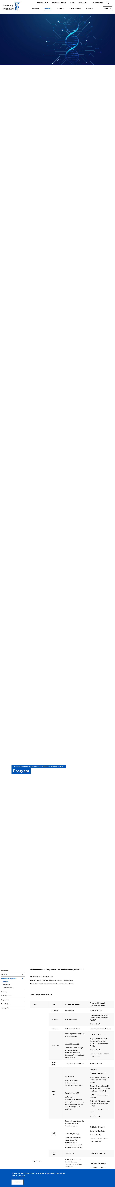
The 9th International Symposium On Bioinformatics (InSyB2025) (31, 766)
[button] (107, 8)
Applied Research (75, 8)
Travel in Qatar (5, 1004)
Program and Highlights (56, 766)
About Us (4, 974)
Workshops (6, 984)
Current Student (42, 2)
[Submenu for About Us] (22, 974)
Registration (5, 1000)
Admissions (35, 8)
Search (108, 3)
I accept (17, 1182)
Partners (4, 992)
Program (5, 981)
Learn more (21, 1175)
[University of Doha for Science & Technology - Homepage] (11, 6)
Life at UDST (60, 8)
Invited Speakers (6, 996)
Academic (47, 8)
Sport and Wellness (97, 2)
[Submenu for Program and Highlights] (22, 978)
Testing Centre (82, 2)
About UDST (90, 8)
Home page (4, 970)
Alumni (72, 2)
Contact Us (4, 1008)
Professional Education (58, 2)
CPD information (8, 987)
